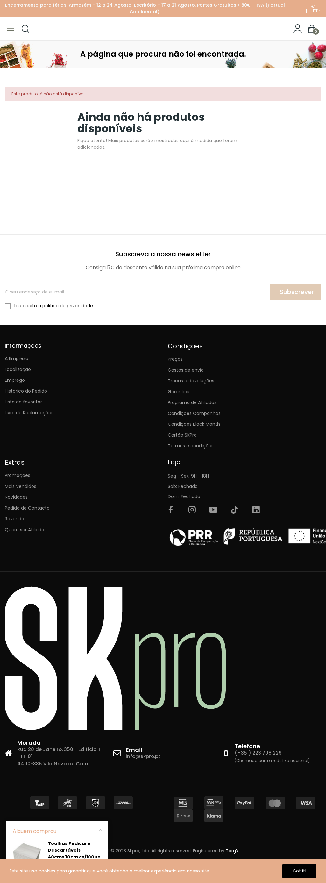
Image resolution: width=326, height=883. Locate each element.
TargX (232, 851)
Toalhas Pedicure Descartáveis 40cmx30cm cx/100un (74, 850)
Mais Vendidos (20, 486)
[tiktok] (234, 510)
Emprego (15, 380)
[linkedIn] (256, 510)
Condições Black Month (194, 424)
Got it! (299, 871)
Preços (175, 359)
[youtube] (213, 510)
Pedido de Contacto (27, 508)
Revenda (14, 519)
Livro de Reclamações (29, 412)
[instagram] (192, 510)
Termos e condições (191, 446)
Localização (18, 369)
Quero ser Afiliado (24, 529)
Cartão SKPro (182, 435)
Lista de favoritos (24, 402)
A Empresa (16, 358)
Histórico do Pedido (26, 391)
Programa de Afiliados (192, 402)
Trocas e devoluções (191, 381)
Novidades (16, 497)
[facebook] (170, 510)
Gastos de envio (186, 370)
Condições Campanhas (194, 413)
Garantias (178, 391)
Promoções (17, 475)
